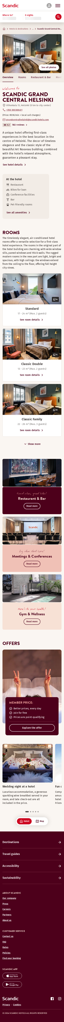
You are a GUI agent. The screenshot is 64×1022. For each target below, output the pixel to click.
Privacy (6, 1004)
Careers (6, 909)
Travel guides (11, 854)
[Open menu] (58, 5)
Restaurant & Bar (41, 77)
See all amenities (17, 212)
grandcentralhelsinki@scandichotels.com (27, 119)
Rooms (22, 77)
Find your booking (11, 958)
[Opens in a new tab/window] (12, 978)
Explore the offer (32, 727)
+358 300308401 (14, 110)
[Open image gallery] (32, 288)
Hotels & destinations (18, 29)
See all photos (48, 67)
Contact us (7, 936)
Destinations (10, 842)
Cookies (17, 1004)
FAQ (4, 942)
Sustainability (11, 877)
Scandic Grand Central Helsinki (49, 29)
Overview (7, 77)
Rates (5, 947)
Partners (6, 914)
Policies (6, 953)
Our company (9, 898)
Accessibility (10, 866)
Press (5, 903)
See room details (30, 319)
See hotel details (13, 164)
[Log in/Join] (49, 5)
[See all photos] (32, 53)
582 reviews (18, 125)
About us (6, 920)
